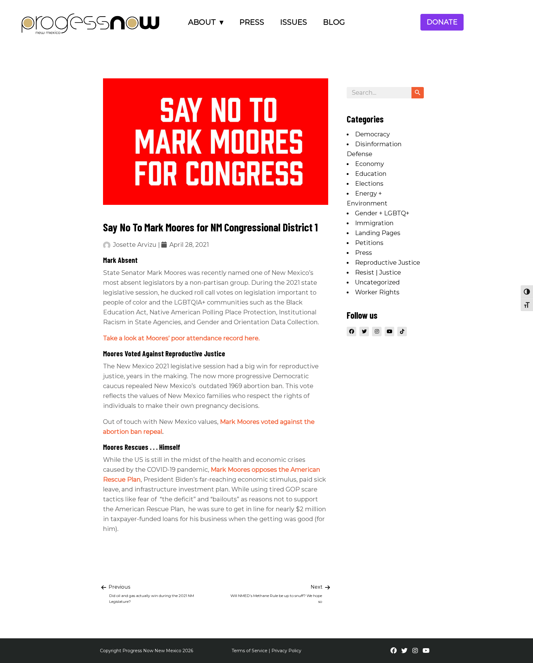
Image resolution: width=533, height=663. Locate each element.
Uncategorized (377, 282)
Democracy (372, 134)
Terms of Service (249, 650)
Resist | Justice (378, 272)
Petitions (369, 243)
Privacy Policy (286, 650)
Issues (293, 22)
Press (251, 22)
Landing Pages (377, 233)
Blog (334, 22)
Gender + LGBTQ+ (382, 213)
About (202, 22)
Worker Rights (377, 292)
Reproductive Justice (387, 262)
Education (370, 173)
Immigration (374, 223)
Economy (369, 164)
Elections (369, 183)
